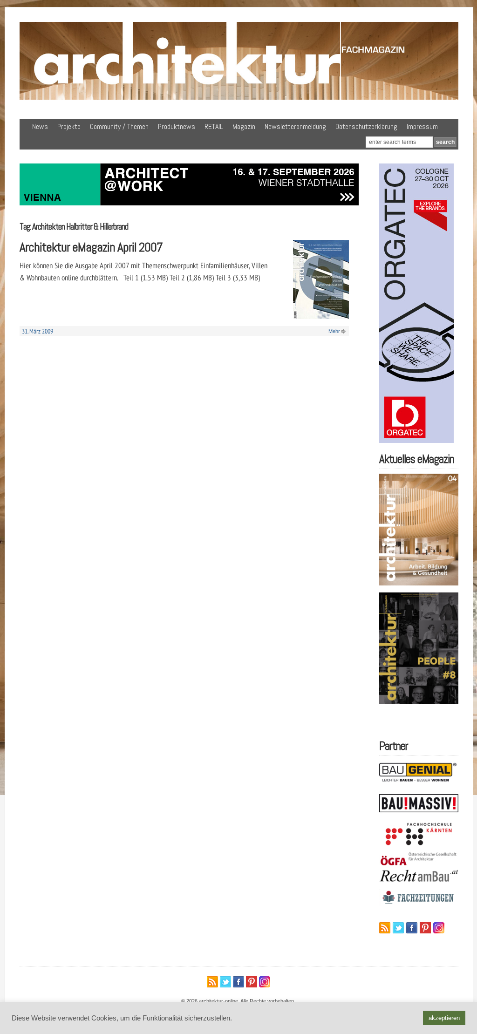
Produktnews (176, 126)
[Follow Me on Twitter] (398, 927)
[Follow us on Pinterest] (425, 927)
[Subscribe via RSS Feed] (384, 927)
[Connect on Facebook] (411, 927)
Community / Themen (119, 126)
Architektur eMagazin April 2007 (91, 247)
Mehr (334, 331)
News (40, 126)
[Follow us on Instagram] (438, 927)
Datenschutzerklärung (366, 126)
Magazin (243, 126)
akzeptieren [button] (444, 1017)
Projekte (69, 126)
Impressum (422, 126)
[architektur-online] (239, 98)
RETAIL (213, 126)
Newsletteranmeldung (295, 126)
